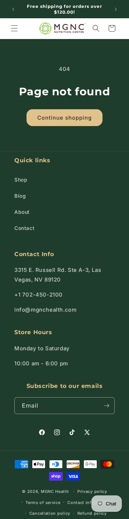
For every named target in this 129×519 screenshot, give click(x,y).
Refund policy (92, 513)
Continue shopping (64, 117)
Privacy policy (92, 491)
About (22, 212)
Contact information (88, 502)
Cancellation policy (49, 513)
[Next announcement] (116, 9)
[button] (14, 28)
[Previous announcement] (13, 9)
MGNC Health (55, 491)
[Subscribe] (106, 405)
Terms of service (42, 502)
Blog (20, 196)
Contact (24, 228)
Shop (20, 180)
